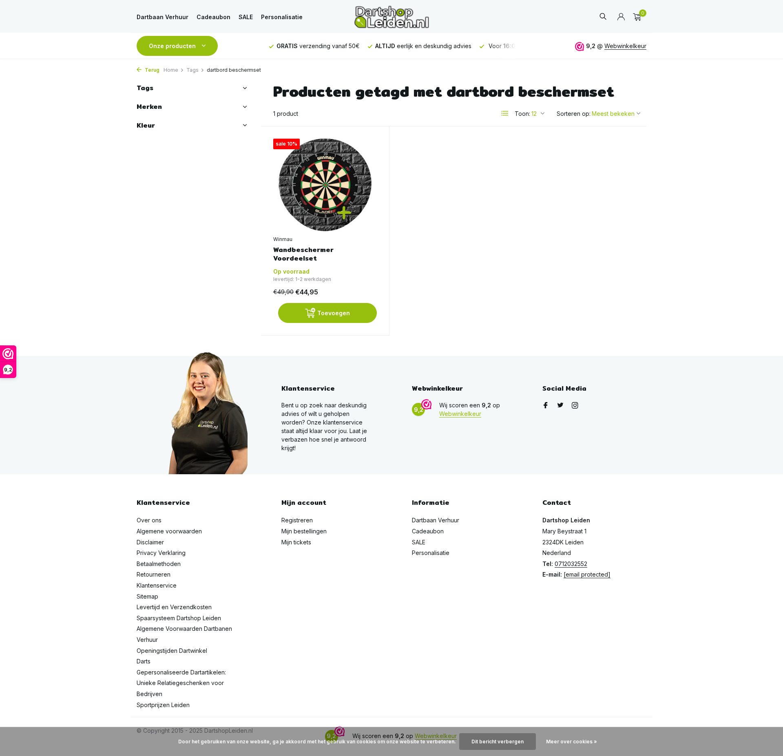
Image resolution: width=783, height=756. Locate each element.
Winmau (282, 239)
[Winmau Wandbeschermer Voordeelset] (325, 185)
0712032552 (571, 563)
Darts (143, 661)
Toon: (522, 113)
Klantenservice (157, 585)
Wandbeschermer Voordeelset (303, 254)
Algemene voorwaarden (169, 531)
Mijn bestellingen (304, 531)
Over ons (149, 520)
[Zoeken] (603, 17)
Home (171, 70)
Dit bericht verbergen (497, 741)
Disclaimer (150, 542)
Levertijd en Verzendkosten (174, 606)
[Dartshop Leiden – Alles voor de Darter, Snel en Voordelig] (391, 17)
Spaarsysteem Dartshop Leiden (179, 618)
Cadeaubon (213, 16)
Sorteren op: (574, 113)
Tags (192, 70)
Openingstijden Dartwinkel (172, 650)
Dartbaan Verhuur (162, 16)
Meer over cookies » (571, 741)
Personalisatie (282, 16)
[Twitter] (560, 406)
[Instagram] (575, 406)
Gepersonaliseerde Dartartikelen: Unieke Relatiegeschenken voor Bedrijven (181, 683)
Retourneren (153, 574)
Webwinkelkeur (625, 45)
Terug (151, 70)
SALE (246, 16)
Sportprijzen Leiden (163, 704)
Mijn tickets (296, 542)
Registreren (297, 520)
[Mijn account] (621, 17)
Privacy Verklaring (161, 552)
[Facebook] (545, 406)
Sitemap (147, 596)
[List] (505, 113)
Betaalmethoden (159, 563)
